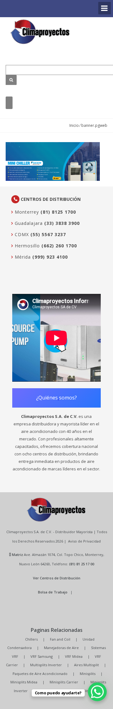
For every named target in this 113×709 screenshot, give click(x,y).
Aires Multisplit (86, 664)
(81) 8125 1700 (58, 212)
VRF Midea (74, 656)
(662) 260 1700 (59, 246)
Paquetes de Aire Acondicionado (40, 673)
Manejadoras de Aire (61, 647)
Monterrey (26, 212)
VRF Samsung (41, 656)
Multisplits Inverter (46, 664)
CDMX (21, 234)
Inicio (74, 125)
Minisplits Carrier (64, 682)
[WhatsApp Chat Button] (97, 691)
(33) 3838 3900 (62, 223)
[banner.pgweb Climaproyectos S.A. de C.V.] (40, 32)
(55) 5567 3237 (48, 234)
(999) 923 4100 (50, 257)
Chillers (31, 639)
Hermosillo (26, 246)
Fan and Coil (60, 639)
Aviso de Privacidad (84, 541)
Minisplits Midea (23, 682)
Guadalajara (28, 223)
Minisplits (87, 673)
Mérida (22, 257)
